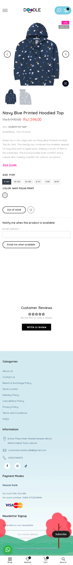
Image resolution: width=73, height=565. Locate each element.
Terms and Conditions (15, 412)
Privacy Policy (10, 406)
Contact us (9, 377)
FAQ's (6, 418)
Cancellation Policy (13, 400)
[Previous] (7, 54)
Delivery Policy (11, 394)
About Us (8, 371)
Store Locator (10, 389)
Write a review (36, 327)
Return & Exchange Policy (17, 383)
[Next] (65, 54)
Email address (11, 228)
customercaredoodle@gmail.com (27, 450)
